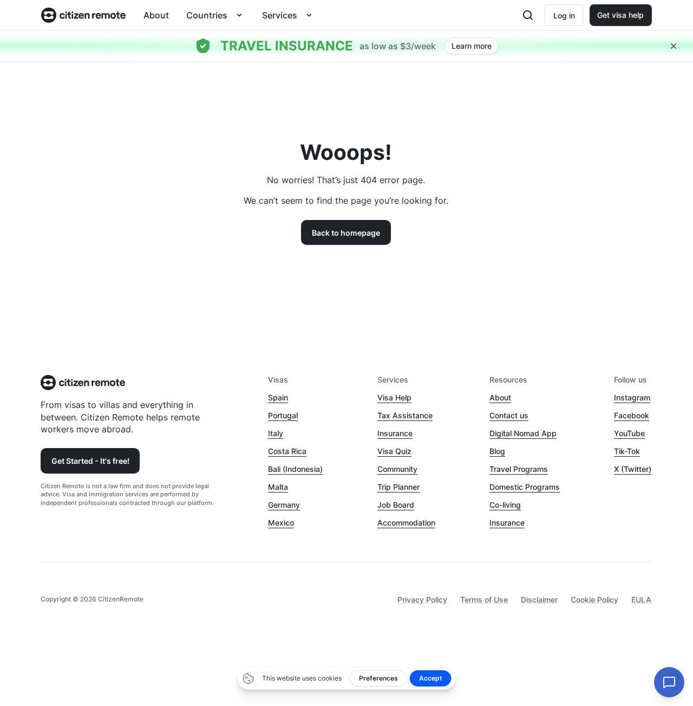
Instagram (632, 397)
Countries (206, 15)
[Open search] (528, 15)
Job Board (395, 504)
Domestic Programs (524, 486)
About (156, 15)
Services (279, 15)
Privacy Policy (422, 599)
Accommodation (406, 522)
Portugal (283, 415)
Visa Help (394, 397)
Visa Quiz (394, 451)
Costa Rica (287, 451)
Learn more (472, 45)
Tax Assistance (405, 415)
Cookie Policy (594, 599)
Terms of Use (484, 599)
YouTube (629, 433)
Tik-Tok (627, 451)
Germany (284, 504)
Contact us (508, 415)
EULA (641, 599)
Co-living (505, 504)
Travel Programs (518, 469)
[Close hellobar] (673, 46)
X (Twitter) (632, 469)
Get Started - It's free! (90, 460)
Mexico (281, 522)
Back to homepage (346, 232)
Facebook (631, 415)
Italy (275, 433)
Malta (278, 486)
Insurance (395, 433)
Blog (497, 451)
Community (397, 469)
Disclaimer (539, 599)
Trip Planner (398, 486)
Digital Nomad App (523, 433)
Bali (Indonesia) (295, 469)
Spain (278, 397)
